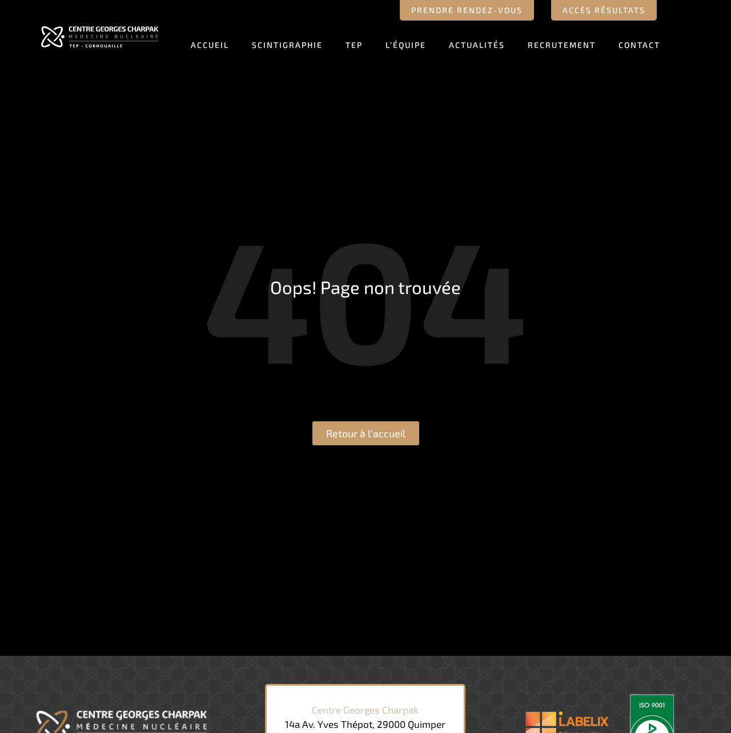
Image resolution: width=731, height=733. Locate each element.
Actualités (477, 45)
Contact (639, 45)
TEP (354, 45)
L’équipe (405, 45)
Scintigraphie (287, 45)
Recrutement (562, 45)
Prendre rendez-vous (467, 10)
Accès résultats (604, 10)
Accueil (210, 45)
